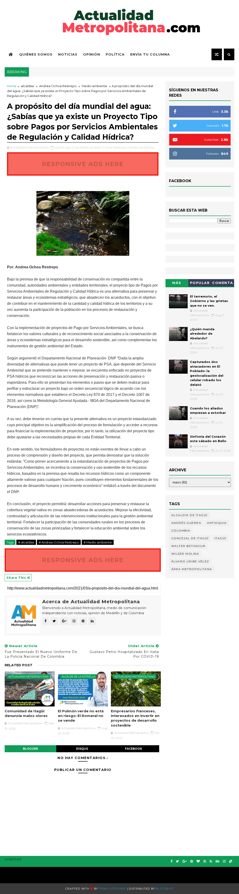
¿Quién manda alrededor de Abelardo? (202, 333)
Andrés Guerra (186, 523)
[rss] (210, 861)
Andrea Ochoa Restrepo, (109, 147)
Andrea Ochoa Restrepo (58, 86)
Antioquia (217, 523)
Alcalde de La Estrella (78, 676)
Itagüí (220, 538)
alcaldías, (82, 147)
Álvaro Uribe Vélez (190, 561)
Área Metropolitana (191, 569)
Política (115, 54)
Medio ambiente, (142, 147)
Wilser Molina (185, 553)
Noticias (67, 54)
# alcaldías (26, 542)
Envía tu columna (150, 54)
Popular (200, 283)
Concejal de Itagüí (190, 538)
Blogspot (165, 888)
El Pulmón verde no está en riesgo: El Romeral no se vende (81, 716)
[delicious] (230, 861)
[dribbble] (204, 861)
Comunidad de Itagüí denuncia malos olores (26, 713)
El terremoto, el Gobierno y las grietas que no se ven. (209, 300)
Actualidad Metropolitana (28, 676)
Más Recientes (176, 284)
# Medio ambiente (98, 542)
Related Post (18, 665)
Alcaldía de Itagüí (189, 515)
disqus (82, 748)
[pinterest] (191, 861)
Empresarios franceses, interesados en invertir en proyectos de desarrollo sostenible (135, 718)
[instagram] (224, 861)
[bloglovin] (198, 861)
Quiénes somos (36, 54)
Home (12, 86)
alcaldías (27, 86)
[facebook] (171, 861)
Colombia (180, 530)
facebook (133, 748)
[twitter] (177, 861)
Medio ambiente (94, 86)
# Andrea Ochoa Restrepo (59, 542)
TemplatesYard (112, 888)
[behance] (217, 861)
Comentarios (222, 284)
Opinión (91, 54)
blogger (30, 748)
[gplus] (184, 861)
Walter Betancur (188, 546)
